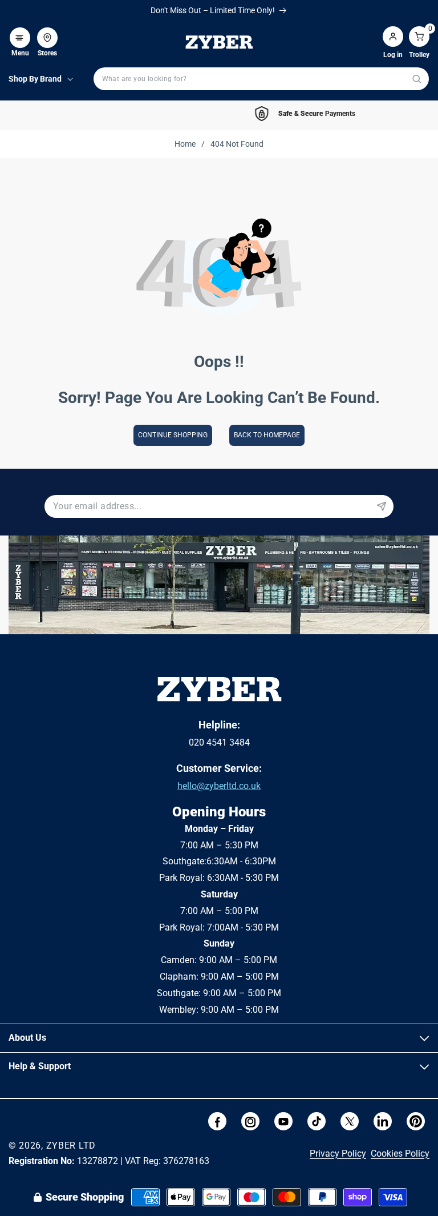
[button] (20, 32)
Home (185, 143)
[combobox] (261, 78)
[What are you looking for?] (417, 79)
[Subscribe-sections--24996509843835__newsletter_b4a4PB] (381, 506)
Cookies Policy (400, 1153)
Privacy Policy (338, 1153)
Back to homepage (267, 435)
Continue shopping (173, 435)
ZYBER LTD (71, 1145)
